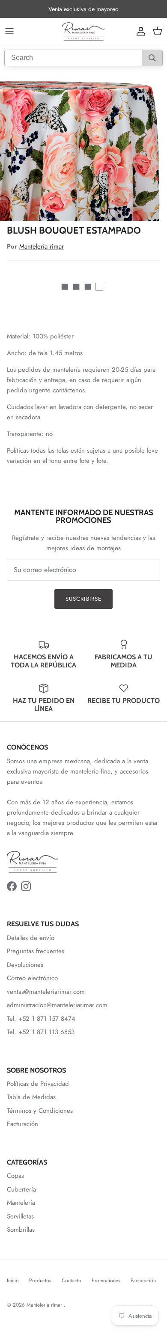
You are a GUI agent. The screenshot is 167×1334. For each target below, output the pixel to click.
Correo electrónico (32, 978)
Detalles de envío (30, 938)
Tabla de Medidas (31, 1097)
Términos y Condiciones (40, 1110)
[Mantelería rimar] (83, 31)
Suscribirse (83, 599)
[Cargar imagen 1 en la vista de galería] (83, 146)
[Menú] (9, 31)
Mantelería (21, 1202)
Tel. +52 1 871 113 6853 (41, 1032)
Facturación (22, 1124)
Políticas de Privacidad (38, 1083)
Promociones (106, 1280)
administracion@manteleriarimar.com (57, 1005)
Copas (15, 1175)
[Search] (152, 58)
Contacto (71, 1280)
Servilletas (20, 1216)
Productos (40, 1280)
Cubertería (21, 1189)
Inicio (13, 1280)
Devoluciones (25, 964)
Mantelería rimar (41, 246)
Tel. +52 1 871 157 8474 (41, 1018)
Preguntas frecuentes (35, 951)
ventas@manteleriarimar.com (46, 991)
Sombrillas (21, 1229)
